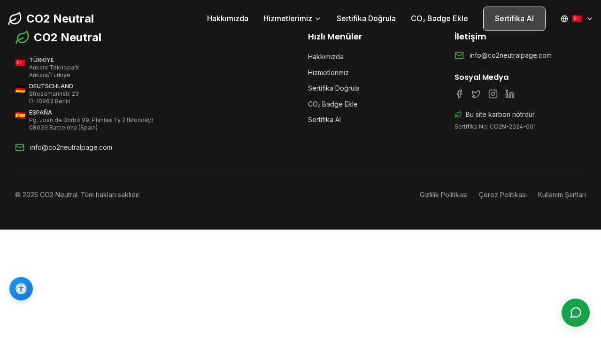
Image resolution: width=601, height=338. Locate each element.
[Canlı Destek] (576, 313)
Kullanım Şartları (562, 195)
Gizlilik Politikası (444, 195)
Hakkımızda (227, 18)
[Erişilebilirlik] (21, 288)
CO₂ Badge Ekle (439, 18)
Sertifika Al (514, 18)
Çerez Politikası (503, 195)
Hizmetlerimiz (287, 18)
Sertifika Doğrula (366, 18)
